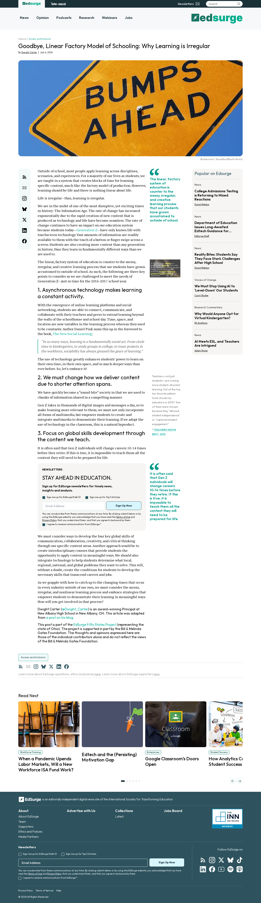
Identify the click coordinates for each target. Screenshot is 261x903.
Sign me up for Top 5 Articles (105, 497)
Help (58, 890)
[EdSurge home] (31, 4)
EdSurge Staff (202, 236)
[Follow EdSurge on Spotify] (230, 869)
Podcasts (63, 17)
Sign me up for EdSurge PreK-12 (64, 497)
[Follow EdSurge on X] (221, 860)
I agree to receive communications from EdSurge (74, 524)
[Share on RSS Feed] (24, 177)
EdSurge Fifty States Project (94, 624)
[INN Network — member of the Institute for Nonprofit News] (227, 819)
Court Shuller (201, 295)
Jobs (128, 17)
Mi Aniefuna (201, 322)
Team (22, 821)
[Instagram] (36, 666)
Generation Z (87, 230)
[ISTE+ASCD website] (58, 4)
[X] (51, 666)
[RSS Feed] (20, 666)
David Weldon (202, 204)
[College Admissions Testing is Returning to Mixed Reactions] (217, 195)
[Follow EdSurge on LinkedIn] (203, 869)
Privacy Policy (49, 520)
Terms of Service (44, 890)
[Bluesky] (43, 666)
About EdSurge (28, 816)
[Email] (28, 666)
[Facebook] (66, 666)
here (98, 674)
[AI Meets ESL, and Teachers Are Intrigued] (217, 342)
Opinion (42, 17)
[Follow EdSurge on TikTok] (240, 860)
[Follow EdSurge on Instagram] (212, 860)
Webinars (109, 17)
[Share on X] (24, 219)
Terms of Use (123, 517)
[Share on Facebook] (24, 241)
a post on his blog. (60, 617)
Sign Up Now (124, 505)
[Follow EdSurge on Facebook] (212, 869)
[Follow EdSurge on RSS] (203, 860)
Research (86, 17)
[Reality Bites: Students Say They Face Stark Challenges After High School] (217, 259)
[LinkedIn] (59, 666)
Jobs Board (173, 811)
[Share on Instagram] (24, 198)
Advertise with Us (81, 811)
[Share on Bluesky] (24, 209)
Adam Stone (201, 350)
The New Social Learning (72, 333)
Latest (119, 816)
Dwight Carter (29, 52)
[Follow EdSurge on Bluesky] (230, 860)
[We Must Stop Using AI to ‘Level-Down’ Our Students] (217, 288)
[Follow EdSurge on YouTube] (221, 869)
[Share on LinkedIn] (24, 230)
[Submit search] (239, 4)
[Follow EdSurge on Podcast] (240, 869)
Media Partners (28, 837)
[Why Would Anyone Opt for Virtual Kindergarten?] (217, 316)
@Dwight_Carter (75, 609)
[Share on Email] (24, 187)
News (24, 17)
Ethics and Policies (30, 831)
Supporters (25, 826)
